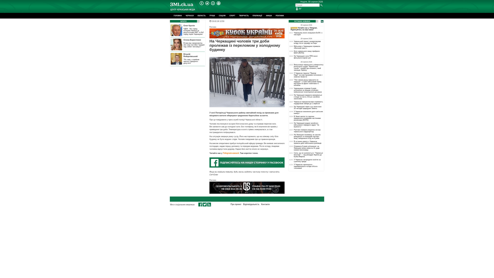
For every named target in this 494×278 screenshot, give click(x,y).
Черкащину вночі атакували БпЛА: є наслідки (308, 34)
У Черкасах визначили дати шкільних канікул (308, 112)
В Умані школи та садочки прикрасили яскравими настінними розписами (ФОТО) (307, 118)
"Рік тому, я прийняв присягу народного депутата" (191, 61)
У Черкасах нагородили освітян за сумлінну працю (307, 160)
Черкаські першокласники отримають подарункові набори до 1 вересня (308, 103)
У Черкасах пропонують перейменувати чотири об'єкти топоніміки (305, 166)
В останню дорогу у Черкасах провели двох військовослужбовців (307, 142)
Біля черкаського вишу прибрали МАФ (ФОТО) (307, 52)
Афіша (269, 16)
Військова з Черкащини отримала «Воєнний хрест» (307, 47)
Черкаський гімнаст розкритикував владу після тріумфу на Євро (307, 42)
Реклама (280, 16)
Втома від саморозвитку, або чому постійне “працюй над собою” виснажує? (193, 45)
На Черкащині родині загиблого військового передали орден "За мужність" (306, 125)
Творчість (244, 16)
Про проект (236, 204)
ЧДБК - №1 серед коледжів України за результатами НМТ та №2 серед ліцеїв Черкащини (193, 31)
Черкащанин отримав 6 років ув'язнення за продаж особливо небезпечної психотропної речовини (308, 90)
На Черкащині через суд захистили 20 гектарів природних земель (307, 107)
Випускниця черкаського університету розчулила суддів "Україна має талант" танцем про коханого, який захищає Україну (308, 67)
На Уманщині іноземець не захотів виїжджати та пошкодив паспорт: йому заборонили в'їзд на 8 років (307, 136)
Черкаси (190, 16)
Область (201, 16)
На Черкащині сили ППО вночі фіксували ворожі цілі (305, 57)
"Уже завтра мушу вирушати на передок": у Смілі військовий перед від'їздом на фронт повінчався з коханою (307, 82)
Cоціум (222, 16)
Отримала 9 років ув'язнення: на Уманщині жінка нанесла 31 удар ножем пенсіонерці (306, 148)
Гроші (212, 16)
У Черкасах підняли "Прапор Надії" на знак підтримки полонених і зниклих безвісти (308, 75)
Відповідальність (251, 204)
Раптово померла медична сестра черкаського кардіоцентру (307, 131)
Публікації (257, 16)
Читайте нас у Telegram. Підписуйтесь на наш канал (304, 29)
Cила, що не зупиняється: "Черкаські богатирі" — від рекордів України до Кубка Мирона (308, 155)
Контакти (265, 204)
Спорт (232, 16)
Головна (178, 16)
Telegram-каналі (231, 153)
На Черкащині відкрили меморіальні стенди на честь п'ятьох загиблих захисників (308, 97)
